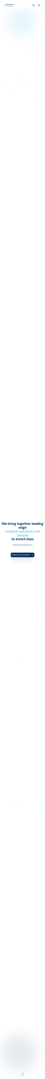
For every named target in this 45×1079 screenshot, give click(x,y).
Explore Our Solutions (21, 555)
